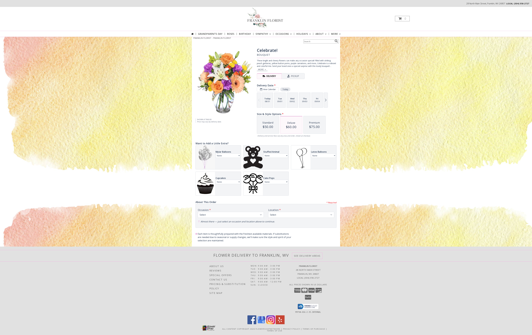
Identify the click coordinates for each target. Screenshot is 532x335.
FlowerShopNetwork (268, 329)
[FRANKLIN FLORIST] (265, 17)
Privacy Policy (291, 329)
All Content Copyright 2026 (238, 329)
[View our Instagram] (270, 323)
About (319, 33)
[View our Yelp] (280, 323)
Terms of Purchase (314, 329)
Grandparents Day (210, 33)
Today (285, 89)
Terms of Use (274, 330)
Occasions (282, 33)
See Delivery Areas (307, 255)
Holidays (302, 33)
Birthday (245, 33)
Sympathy (262, 33)
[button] (402, 18)
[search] (336, 41)
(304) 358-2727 (521, 3)
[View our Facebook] (251, 323)
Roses (230, 33)
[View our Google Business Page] (261, 323)
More (334, 33)
